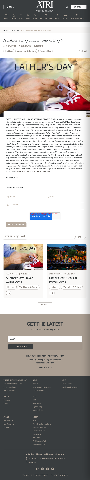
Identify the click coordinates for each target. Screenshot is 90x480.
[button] (67, 7)
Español (6, 427)
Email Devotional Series (70, 387)
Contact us (27, 475)
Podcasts (7, 400)
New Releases (8, 420)
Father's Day (45, 51)
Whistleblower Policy (40, 441)
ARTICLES (15, 30)
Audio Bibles (37, 403)
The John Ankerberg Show (13, 384)
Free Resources (9, 424)
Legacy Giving (37, 407)
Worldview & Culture (26, 51)
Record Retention (39, 444)
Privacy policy (41, 475)
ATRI (34, 400)
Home (6, 30)
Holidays (9, 51)
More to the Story (10, 387)
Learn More (45, 367)
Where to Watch (9, 390)
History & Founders (39, 427)
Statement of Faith (39, 431)
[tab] (15, 237)
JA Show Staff (10, 46)
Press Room (37, 437)
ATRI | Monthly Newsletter (42, 387)
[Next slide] (84, 237)
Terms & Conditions (59, 475)
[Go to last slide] (74, 237)
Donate (77, 7)
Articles (35, 384)
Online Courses (67, 384)
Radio (6, 403)
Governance (37, 434)
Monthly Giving (38, 410)
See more (45, 305)
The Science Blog (38, 390)
